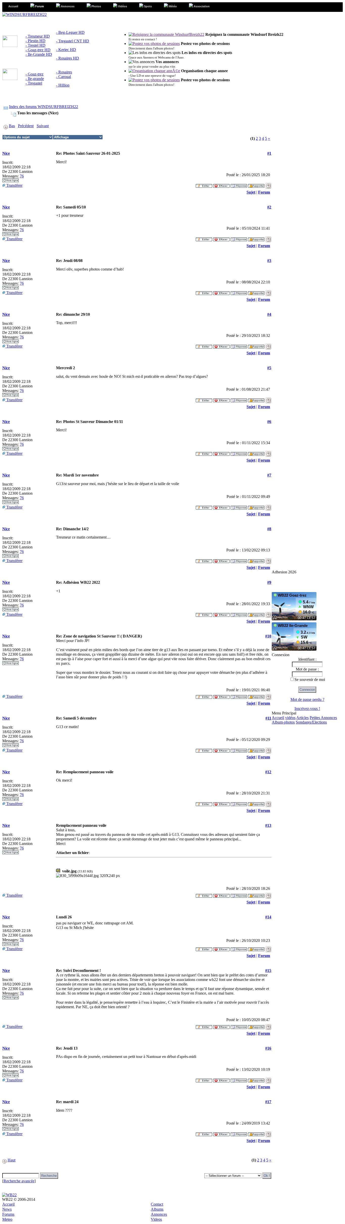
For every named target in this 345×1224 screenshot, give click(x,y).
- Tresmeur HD (38, 36)
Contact (157, 1204)
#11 (268, 718)
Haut (11, 1160)
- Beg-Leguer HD (70, 32)
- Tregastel (34, 83)
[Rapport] (256, 184)
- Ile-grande (35, 78)
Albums (157, 1209)
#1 (269, 153)
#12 (268, 772)
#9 (269, 582)
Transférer (13, 185)
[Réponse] (239, 184)
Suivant (43, 126)
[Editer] (204, 184)
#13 (268, 825)
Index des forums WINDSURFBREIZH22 (43, 106)
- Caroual (63, 76)
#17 (268, 1102)
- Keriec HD (66, 49)
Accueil (278, 717)
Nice (6, 153)
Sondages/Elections (311, 722)
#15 (268, 970)
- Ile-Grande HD (39, 54)
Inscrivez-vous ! (307, 708)
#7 (269, 475)
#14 (268, 917)
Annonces (159, 1214)
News (7, 1209)
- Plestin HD (35, 41)
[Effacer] (221, 184)
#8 (269, 529)
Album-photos (283, 722)
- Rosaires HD (67, 58)
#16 (268, 1048)
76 (22, 176)
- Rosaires (64, 72)
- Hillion (62, 85)
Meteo (7, 1219)
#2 (269, 207)
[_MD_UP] (268, 184)
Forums (8, 1214)
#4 (269, 314)
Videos (156, 1219)
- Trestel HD (35, 45)
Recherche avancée (19, 1181)
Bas (12, 126)
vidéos (290, 717)
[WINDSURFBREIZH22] (24, 14)
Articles (302, 717)
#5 (269, 368)
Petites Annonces (323, 717)
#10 (268, 636)
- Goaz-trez (34, 74)
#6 (269, 421)
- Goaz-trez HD (38, 50)
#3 (269, 260)
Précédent (26, 126)
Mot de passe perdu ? (307, 699)
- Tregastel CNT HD (72, 41)
